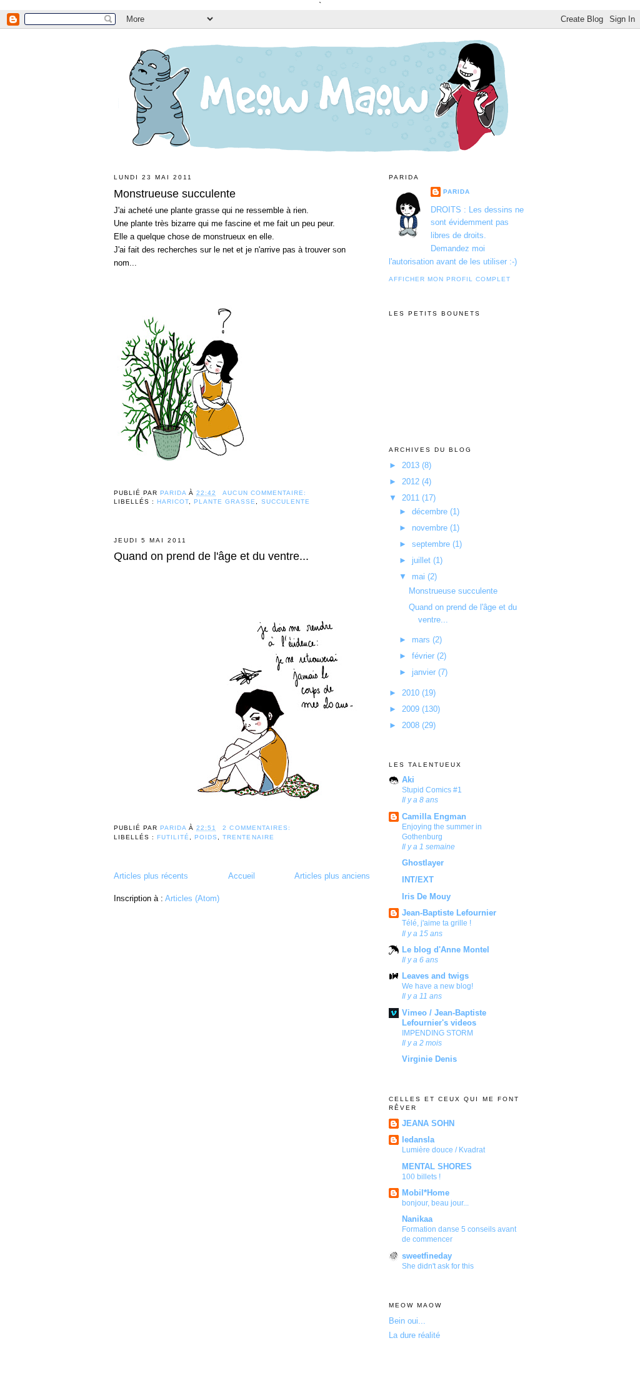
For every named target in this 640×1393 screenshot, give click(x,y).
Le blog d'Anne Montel (445, 949)
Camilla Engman (434, 816)
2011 (412, 497)
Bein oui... (407, 1321)
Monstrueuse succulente (175, 193)
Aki (408, 779)
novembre (431, 527)
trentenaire (248, 837)
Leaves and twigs (435, 976)
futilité (173, 837)
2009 (412, 709)
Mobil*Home (425, 1192)
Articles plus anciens (332, 876)
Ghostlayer (423, 862)
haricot (173, 501)
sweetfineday (427, 1256)
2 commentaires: (257, 827)
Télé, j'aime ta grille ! (436, 923)
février (424, 656)
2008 (412, 725)
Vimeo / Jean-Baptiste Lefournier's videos (444, 1017)
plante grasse (225, 501)
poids (206, 837)
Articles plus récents (151, 876)
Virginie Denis (429, 1059)
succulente (285, 501)
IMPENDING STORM (437, 1033)
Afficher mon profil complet (450, 279)
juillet (422, 560)
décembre (431, 511)
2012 (412, 481)
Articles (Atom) (192, 898)
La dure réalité (414, 1335)
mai (420, 576)
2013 (412, 465)
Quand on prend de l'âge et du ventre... (211, 556)
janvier (425, 672)
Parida (456, 191)
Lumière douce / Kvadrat (443, 1150)
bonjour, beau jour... (435, 1203)
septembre (432, 544)
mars (422, 639)
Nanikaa (417, 1219)
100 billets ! (421, 1176)
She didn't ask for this (438, 1266)
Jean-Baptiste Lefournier (449, 912)
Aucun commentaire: (265, 492)
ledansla (418, 1139)
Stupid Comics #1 (432, 790)
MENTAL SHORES (437, 1166)
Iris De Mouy (426, 896)
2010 (412, 692)
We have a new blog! (437, 986)
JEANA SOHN (428, 1123)
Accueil (241, 876)
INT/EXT (418, 879)
